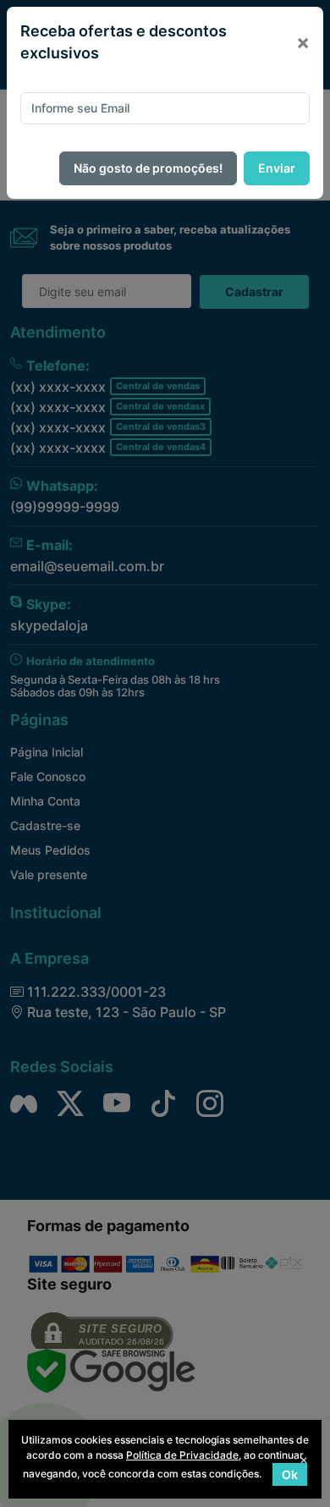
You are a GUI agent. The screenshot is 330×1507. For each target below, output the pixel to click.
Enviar (276, 168)
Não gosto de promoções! (148, 168)
